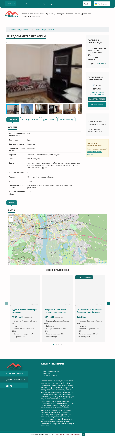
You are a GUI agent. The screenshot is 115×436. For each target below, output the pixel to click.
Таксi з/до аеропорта (46, 4)
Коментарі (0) (66, 120)
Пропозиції (51, 14)
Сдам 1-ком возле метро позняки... (24, 310)
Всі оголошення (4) (97, 94)
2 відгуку (66, 304)
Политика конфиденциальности (67, 434)
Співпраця (61, 14)
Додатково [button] (86, 14)
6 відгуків (34, 304)
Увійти (11, 3)
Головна (25, 14)
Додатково (49, 120)
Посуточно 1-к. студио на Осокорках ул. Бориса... (90, 310)
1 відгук (99, 304)
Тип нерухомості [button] (37, 14)
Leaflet (87, 264)
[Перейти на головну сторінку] (11, 14)
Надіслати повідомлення (97, 99)
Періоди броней (30, 120)
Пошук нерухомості (24, 29)
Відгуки (69, 14)
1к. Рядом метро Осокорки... (44, 29)
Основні (13, 120)
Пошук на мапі (31, 4)
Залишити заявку (14, 374)
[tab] (13, 119)
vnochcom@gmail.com (51, 371)
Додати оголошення (31, 17)
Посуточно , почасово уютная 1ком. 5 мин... (55, 310)
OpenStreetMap (95, 264)
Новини (77, 14)
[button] (80, 46)
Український (102, 4)
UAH (86, 4)
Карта (11, 203)
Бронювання (97, 104)
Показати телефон (97, 92)
